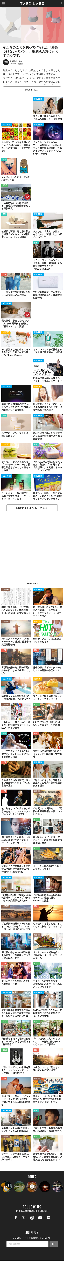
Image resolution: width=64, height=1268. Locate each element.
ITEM (4, 160)
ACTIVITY (6, 332)
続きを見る (31, 89)
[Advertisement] (32, 548)
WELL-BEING (38, 99)
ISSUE (5, 185)
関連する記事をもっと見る (32, 508)
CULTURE (6, 590)
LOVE (4, 275)
